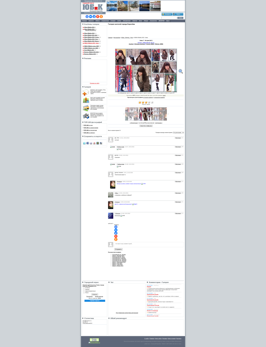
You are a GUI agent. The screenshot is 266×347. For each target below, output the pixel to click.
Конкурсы (168, 14)
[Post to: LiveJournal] (101, 143)
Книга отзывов (171, 338)
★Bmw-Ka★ (121, 146)
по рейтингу (89, 132)
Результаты (89, 296)
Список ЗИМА (150, 44)
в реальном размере (159, 97)
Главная (110, 37)
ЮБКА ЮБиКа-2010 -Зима (91, 43)
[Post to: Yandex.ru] (94, 143)
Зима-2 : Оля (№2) (117, 263)
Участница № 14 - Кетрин (119, 254)
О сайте (146, 338)
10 (143, 122)
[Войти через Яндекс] (97, 16)
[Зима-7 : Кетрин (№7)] (180, 71)
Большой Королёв (156, 343)
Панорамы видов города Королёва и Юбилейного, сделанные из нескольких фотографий (97, 107)
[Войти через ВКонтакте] (90, 16)
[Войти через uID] (87, 16)
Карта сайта (158, 338)
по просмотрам (90, 130)
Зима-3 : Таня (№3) (117, 264)
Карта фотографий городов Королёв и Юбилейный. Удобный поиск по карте (97, 99)
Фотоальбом (117, 37)
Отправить (118, 249)
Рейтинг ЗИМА (159, 44)
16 (153, 122)
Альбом (131, 44)
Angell (164, 95)
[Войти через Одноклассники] (101, 16)
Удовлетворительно (90, 291)
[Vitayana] (110, 215)
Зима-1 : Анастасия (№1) (119, 262)
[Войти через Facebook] (94, 16)
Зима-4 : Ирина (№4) (117, 265)
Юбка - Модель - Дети (127, 37)
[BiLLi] (110, 194)
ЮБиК (172, 341)
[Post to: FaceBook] (87, 143)
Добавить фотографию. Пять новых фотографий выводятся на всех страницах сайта (98, 91)
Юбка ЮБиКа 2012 (89, 33)
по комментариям (91, 127)
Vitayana (118, 213)
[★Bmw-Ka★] (112, 146)
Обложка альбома (139, 44)
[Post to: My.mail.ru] (97, 143)
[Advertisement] (133, 16)
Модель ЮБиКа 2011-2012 (91, 52)
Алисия (120, 181)
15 (151, 122)
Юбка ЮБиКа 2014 (89, 27)
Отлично (87, 287)
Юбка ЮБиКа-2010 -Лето (91, 39)
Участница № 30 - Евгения (119, 260)
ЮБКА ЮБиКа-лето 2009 (91, 48)
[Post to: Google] (91, 143)
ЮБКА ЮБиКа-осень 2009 (91, 46)
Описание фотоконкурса (90, 30)
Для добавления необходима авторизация (127, 312)
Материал (178, 137)
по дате (88, 125)
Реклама (164, 338)
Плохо (87, 292)
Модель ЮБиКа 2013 (90, 54)
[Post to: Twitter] (84, 143)
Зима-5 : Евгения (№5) (118, 255)
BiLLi (117, 193)
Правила (152, 338)
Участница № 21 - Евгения (119, 259)
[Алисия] (112, 184)
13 (148, 122)
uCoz (180, 343)
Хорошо (87, 289)
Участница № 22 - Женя (118, 257)
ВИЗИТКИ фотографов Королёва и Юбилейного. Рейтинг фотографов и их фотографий (97, 115)
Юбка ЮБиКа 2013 (89, 29)
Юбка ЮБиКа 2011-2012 (90, 35)
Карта (178, 14)
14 (150, 122)
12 (147, 122)
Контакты (178, 338)
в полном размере (148, 97)
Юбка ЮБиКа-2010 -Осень (91, 37)
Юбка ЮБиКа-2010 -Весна (91, 41)
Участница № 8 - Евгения (119, 258)
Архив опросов (99, 296)
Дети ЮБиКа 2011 (89, 50)
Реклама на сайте (94, 83)
